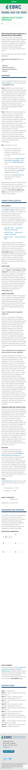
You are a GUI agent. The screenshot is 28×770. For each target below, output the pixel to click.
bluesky (10, 759)
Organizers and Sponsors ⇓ (10, 69)
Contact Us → (7, 747)
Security (12, 12)
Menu (14, 2)
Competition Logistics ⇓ (8, 67)
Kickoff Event (17, 175)
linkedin (5, 759)
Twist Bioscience (6, 481)
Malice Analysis (9, 209)
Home (14, 7)
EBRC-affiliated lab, (18, 162)
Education (23, 12)
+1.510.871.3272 (12, 745)
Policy (18, 12)
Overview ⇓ (5, 65)
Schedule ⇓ (5, 71)
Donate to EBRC (8, 751)
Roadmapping (5, 12)
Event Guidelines (6, 83)
